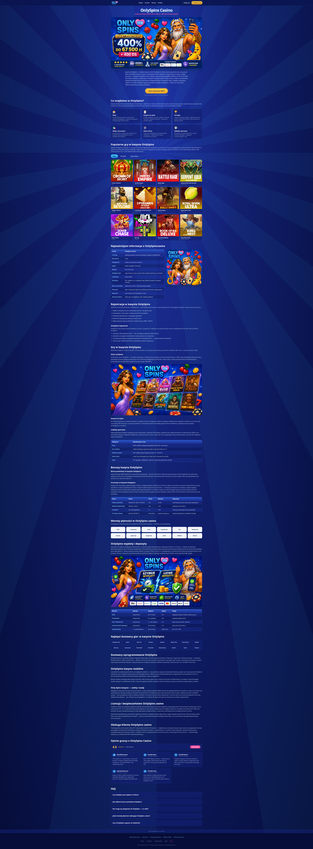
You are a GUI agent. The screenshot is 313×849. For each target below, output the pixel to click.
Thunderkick (139, 647)
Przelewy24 (133, 529)
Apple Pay (133, 535)
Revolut (118, 535)
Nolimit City (174, 642)
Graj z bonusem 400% (156, 91)
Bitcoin (195, 535)
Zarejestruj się (197, 3)
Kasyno (141, 3)
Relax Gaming (162, 647)
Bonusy (154, 3)
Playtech (197, 647)
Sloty (114, 156)
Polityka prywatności (155, 837)
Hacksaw (162, 642)
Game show (134, 156)
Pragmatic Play (116, 642)
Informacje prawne (179, 837)
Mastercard (195, 529)
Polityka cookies (167, 837)
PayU (148, 529)
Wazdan (197, 642)
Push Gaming (185, 642)
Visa (179, 529)
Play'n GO (139, 642)
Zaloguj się (187, 3)
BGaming (116, 647)
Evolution (150, 642)
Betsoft (174, 647)
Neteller (179, 535)
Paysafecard (164, 529)
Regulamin (145, 837)
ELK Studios (151, 647)
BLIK (118, 529)
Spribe (185, 647)
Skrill (164, 535)
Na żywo (147, 3)
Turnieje (160, 3)
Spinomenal (128, 647)
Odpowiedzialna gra (134, 837)
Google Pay (149, 535)
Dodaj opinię (195, 747)
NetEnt (127, 642)
